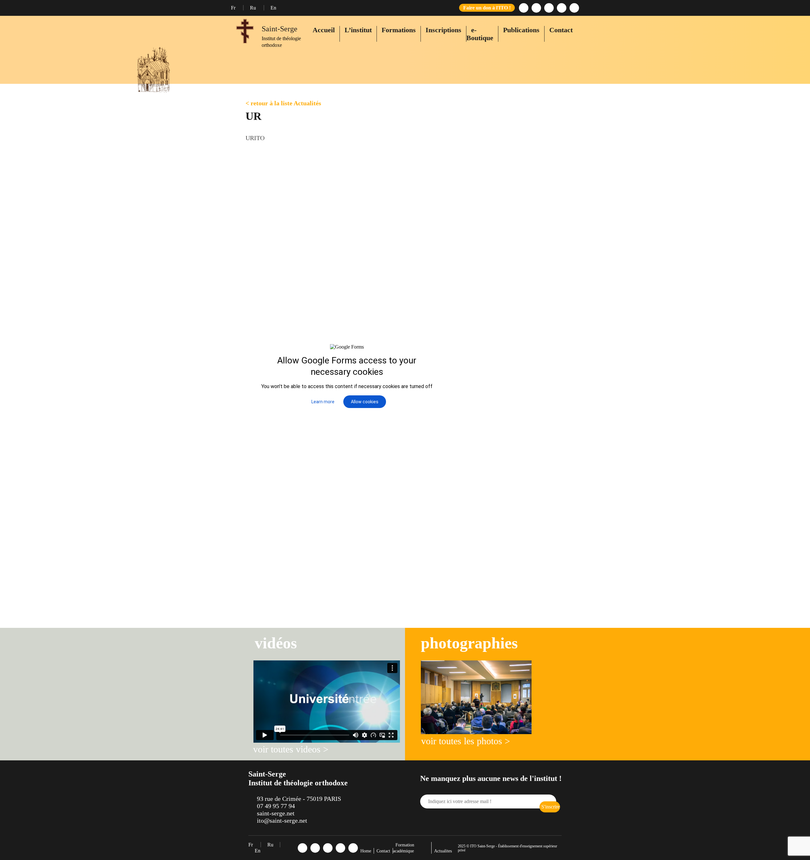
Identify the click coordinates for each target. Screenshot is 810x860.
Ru (253, 7)
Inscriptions (443, 30)
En (273, 7)
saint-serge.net (276, 813)
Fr (234, 7)
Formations (399, 30)
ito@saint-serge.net (282, 820)
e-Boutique (479, 34)
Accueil (324, 30)
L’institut (358, 30)
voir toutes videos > (290, 749)
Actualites (443, 851)
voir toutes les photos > (465, 741)
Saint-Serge (279, 29)
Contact (561, 30)
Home (365, 851)
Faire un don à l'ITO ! (487, 7)
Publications (521, 30)
